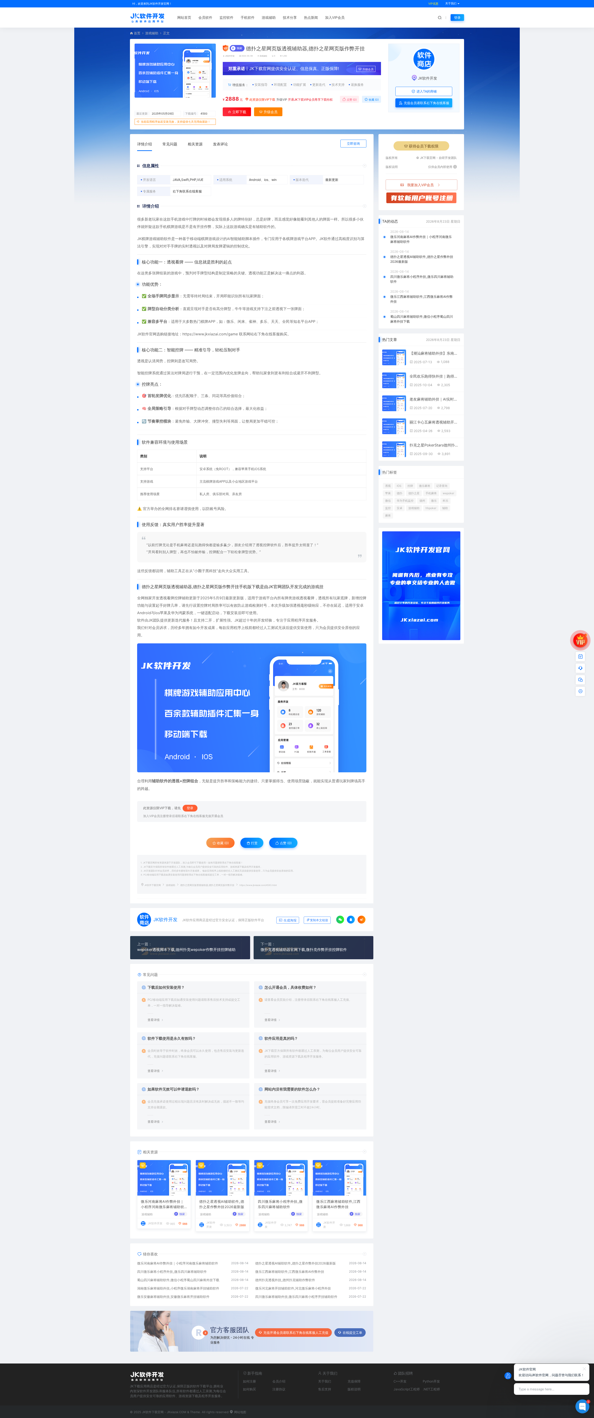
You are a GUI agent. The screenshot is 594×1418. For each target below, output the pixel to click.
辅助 (445, 508)
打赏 (254, 843)
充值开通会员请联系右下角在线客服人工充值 (295, 1333)
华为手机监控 (405, 500)
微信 (388, 500)
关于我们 (324, 1381)
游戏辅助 (269, 17)
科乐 (445, 500)
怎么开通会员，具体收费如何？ (290, 987)
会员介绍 (278, 1381)
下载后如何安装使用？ (166, 987)
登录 (457, 17)
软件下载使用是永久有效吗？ (172, 1038)
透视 (388, 486)
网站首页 (184, 17)
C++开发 (400, 1381)
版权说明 (354, 1389)
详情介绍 (144, 144)
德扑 (399, 493)
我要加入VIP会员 (420, 185)
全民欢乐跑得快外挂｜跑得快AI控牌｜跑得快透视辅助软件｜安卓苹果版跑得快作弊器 (435, 376)
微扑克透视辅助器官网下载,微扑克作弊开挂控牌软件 (304, 949)
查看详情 (154, 1020)
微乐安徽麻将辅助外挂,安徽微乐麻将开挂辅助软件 (173, 1297)
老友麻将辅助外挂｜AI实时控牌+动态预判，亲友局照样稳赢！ (435, 399)
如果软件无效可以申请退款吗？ (174, 1089)
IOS (399, 486)
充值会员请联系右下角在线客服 (426, 103)
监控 (388, 508)
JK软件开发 (230, 56)
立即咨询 (353, 143)
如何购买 (249, 1389)
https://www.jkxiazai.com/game (210, 334)
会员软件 (205, 17)
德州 (422, 500)
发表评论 (220, 144)
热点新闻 (311, 17)
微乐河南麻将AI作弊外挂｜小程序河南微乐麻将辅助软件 (162, 1204)
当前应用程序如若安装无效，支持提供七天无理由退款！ (175, 121)
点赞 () (351, 99)
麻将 (388, 515)
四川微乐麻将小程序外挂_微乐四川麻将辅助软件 (280, 1204)
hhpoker (431, 508)
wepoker (448, 493)
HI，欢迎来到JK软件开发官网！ (152, 3)
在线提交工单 (352, 1333)
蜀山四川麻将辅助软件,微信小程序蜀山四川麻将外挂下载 (178, 1280)
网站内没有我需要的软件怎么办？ (292, 1089)
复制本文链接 (319, 920)
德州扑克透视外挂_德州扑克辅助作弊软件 (285, 1280)
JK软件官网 (146, 334)
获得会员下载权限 (424, 146)
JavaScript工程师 (407, 1389)
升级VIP (281, 99)
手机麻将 (431, 493)
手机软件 (248, 17)
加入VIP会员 (335, 17)
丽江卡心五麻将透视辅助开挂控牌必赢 (435, 422)
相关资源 (195, 144)
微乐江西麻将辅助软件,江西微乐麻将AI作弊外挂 (338, 1204)
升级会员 (368, 69)
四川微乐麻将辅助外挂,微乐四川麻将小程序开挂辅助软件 (296, 1297)
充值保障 (354, 1381)
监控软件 (226, 17)
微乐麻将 (424, 486)
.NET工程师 (431, 1389)
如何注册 (249, 1381)
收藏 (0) (373, 99)
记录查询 (441, 486)
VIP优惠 (433, 3)
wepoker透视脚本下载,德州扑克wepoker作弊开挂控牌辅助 (186, 949)
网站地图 (239, 1412)
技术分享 (290, 17)
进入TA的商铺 (426, 91)
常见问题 (169, 144)
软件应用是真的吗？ (281, 1038)
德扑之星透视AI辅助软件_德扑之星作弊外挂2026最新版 (221, 1204)
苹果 (388, 493)
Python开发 (431, 1381)
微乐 (434, 500)
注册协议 (278, 1389)
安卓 (399, 508)
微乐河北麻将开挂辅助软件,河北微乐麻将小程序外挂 (293, 1288)
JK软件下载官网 (152, 885)
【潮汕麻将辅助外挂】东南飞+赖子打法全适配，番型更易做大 (435, 353)
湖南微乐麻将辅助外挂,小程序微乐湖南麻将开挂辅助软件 (178, 1288)
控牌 (410, 486)
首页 (137, 33)
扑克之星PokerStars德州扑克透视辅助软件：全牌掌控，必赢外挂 (435, 445)
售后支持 (324, 1389)
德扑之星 (414, 493)
